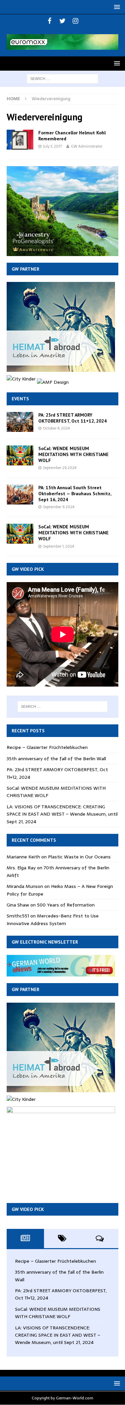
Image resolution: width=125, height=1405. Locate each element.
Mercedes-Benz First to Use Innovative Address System (53, 919)
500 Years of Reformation (66, 904)
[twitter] (62, 21)
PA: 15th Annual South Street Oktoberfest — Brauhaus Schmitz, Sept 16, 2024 (74, 493)
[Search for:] (62, 78)
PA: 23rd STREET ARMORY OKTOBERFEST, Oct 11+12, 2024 (72, 418)
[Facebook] (49, 21)
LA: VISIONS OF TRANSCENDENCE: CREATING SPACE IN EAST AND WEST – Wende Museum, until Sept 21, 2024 (62, 814)
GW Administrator (86, 146)
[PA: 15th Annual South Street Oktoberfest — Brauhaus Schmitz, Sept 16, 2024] (20, 494)
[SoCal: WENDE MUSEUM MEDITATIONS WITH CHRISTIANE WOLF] (20, 455)
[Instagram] (75, 21)
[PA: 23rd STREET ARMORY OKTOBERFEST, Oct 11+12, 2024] (20, 422)
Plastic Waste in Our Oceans (79, 856)
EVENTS (20, 399)
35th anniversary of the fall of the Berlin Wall (56, 758)
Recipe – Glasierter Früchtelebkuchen (47, 747)
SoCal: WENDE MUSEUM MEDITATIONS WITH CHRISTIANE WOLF (73, 454)
